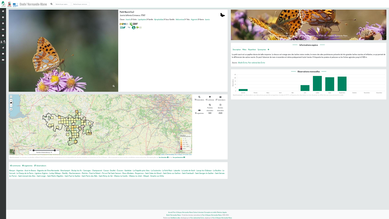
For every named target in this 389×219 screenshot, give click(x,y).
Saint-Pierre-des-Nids (89, 176)
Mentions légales (222, 212)
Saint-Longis (41, 176)
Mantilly (65, 173)
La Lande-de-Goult (188, 170)
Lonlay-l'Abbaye (55, 173)
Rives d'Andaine (128, 173)
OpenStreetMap (170, 154)
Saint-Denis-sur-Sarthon (172, 173)
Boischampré (65, 170)
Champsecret (97, 170)
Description (237, 49)
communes (15, 165)
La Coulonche (156, 170)
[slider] (34, 150)
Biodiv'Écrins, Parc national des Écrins (251, 62)
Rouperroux (139, 173)
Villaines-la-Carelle (121, 176)
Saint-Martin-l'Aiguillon (55, 176)
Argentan (20, 170)
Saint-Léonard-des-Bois (26, 176)
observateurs (40, 165)
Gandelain (128, 170)
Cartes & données (199, 212)
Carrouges (87, 170)
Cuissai (106, 170)
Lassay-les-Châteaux (204, 170)
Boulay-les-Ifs (77, 170)
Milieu (244, 49)
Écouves (120, 170)
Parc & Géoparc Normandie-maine (183, 154)
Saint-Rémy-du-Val (105, 176)
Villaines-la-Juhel (135, 176)
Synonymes (262, 49)
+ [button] (11, 100)
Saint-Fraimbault (188, 173)
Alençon (12, 170)
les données (163, 157)
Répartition (252, 49)
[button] (11, 103)
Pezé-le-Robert (94, 173)
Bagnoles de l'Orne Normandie (48, 170)
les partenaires (178, 157)
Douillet (112, 170)
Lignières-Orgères (41, 173)
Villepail (146, 176)
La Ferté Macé (167, 170)
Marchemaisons (74, 173)
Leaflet (162, 154)
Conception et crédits (210, 212)
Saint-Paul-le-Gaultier (72, 176)
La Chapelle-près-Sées (141, 170)
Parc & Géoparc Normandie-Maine (183, 212)
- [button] (11, 106)
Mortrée (85, 173)
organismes (27, 165)
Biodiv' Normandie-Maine (33, 4)
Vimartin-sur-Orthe (157, 176)
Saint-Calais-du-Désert (153, 173)
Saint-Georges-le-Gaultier (204, 173)
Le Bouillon (217, 170)
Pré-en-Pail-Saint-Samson (111, 173)
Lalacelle (177, 170)
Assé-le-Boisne (30, 170)
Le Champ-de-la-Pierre (25, 173)
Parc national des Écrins (197, 218)
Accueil (170, 212)
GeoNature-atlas (175, 218)
